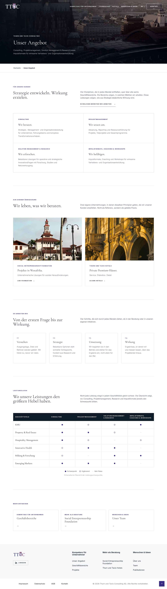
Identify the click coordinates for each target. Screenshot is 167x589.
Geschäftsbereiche (80, 565)
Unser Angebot (78, 561)
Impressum (23, 584)
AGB (53, 584)
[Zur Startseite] (13, 6)
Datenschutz (39, 584)
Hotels (115, 6)
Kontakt (154, 6)
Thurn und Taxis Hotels (112, 568)
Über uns (137, 561)
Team (135, 565)
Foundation (104, 6)
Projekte (75, 570)
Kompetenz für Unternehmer (83, 6)
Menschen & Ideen (129, 6)
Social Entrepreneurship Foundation (113, 562)
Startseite (17, 68)
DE (142, 6)
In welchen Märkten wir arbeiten (98, 104)
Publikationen (139, 570)
